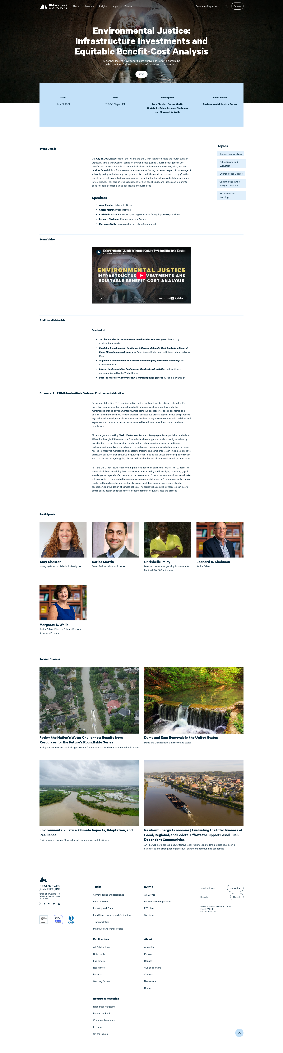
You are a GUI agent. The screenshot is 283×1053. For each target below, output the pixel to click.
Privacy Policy (207, 909)
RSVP (142, 75)
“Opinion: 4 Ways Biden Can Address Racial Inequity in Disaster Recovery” (139, 360)
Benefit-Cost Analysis (230, 153)
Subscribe (235, 888)
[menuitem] (76, 6)
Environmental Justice (231, 173)
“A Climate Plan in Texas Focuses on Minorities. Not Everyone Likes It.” (137, 339)
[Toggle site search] (226, 6)
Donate (237, 6)
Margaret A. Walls (170, 112)
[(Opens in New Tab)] (44, 917)
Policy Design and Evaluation (228, 163)
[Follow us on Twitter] (40, 903)
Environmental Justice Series (220, 104)
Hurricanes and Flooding (227, 195)
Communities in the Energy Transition (229, 183)
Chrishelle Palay (156, 108)
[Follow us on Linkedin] (54, 904)
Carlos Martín (175, 104)
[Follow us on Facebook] (44, 904)
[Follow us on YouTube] (49, 904)
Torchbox (211, 911)
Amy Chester (159, 104)
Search (236, 896)
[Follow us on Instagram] (59, 904)
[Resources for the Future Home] (55, 6)
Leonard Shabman (177, 108)
